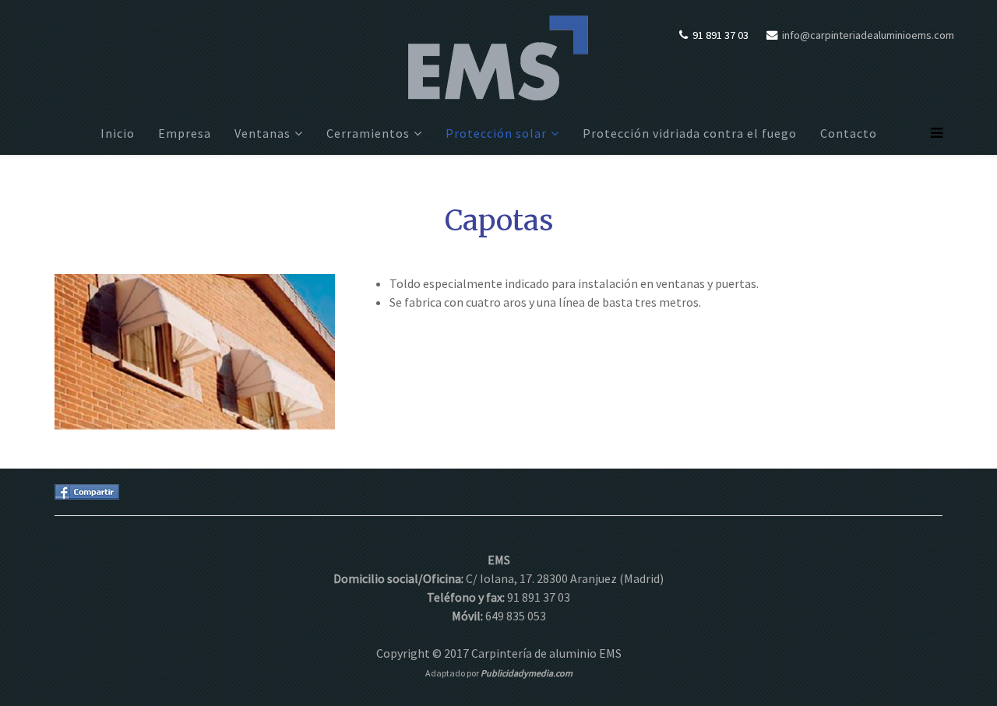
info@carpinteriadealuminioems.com (868, 35)
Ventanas (262, 133)
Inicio (117, 133)
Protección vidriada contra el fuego (690, 133)
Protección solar (496, 133)
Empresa (184, 133)
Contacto (848, 133)
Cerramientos (368, 133)
